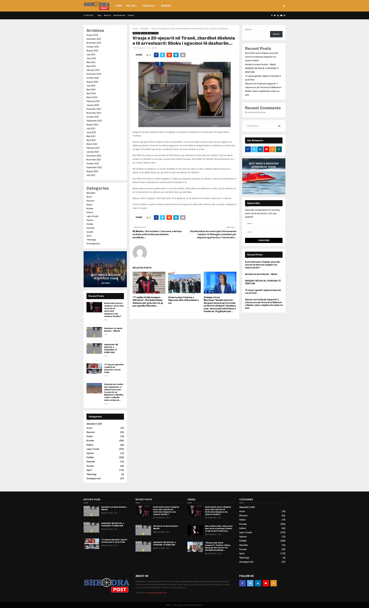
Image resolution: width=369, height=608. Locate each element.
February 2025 (93, 70)
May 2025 (90, 62)
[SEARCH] (279, 126)
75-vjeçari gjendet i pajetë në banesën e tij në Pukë (114, 368)
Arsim (89, 197)
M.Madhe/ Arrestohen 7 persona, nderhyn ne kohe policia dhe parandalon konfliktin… (157, 234)
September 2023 (94, 121)
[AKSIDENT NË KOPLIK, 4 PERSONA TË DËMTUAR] (94, 348)
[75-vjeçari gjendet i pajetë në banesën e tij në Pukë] (94, 368)
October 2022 (92, 163)
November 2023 (93, 113)
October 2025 (92, 47)
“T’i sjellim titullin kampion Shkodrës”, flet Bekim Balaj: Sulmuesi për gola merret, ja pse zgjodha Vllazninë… (148, 301)
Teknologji (148, 6)
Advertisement (119, 15)
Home (119, 6)
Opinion (89, 220)
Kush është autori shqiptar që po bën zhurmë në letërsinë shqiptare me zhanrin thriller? (261, 57)
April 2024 (91, 93)
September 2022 (94, 167)
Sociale (89, 232)
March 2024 (91, 97)
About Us (107, 15)
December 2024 (93, 74)
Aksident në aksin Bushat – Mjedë (113, 329)
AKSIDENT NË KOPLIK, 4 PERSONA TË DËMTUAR (111, 348)
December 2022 (93, 156)
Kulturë (89, 212)
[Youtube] (266, 583)
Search (248, 29)
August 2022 (92, 171)
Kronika (144, 33)
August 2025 (92, 50)
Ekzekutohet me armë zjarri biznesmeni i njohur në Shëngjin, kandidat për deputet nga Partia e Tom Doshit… (213, 234)
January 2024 (92, 105)
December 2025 (93, 39)
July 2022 (90, 175)
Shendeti (90, 228)
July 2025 (90, 54)
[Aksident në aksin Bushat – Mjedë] (94, 332)
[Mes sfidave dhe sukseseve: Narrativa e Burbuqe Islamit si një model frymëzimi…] (195, 530)
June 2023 (91, 132)
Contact (131, 15)
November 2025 (93, 43)
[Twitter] (250, 583)
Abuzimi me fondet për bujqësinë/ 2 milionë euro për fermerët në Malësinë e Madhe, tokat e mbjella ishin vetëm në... (114, 392)
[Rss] (273, 583)
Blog (99, 15)
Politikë (130, 6)
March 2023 (91, 144)
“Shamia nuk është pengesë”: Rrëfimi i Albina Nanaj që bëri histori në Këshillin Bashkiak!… (217, 546)
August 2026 (92, 35)
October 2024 (92, 78)
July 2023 (90, 128)
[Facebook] (242, 583)
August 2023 (92, 124)
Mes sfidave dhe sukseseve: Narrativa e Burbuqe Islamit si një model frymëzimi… (219, 528)
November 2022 (93, 159)
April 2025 (91, 66)
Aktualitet (136, 33)
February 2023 (93, 148)
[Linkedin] (258, 583)
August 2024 (92, 82)
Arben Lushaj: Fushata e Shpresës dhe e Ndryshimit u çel (183, 300)
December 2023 (93, 109)
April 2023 (91, 140)
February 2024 (93, 101)
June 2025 (91, 58)
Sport (89, 236)
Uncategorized (93, 243)
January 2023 (92, 152)
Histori (89, 204)
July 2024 (90, 86)
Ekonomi (165, 6)
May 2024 (90, 89)
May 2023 (90, 136)
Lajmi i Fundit (153, 33)
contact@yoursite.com (156, 593)
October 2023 (92, 117)
